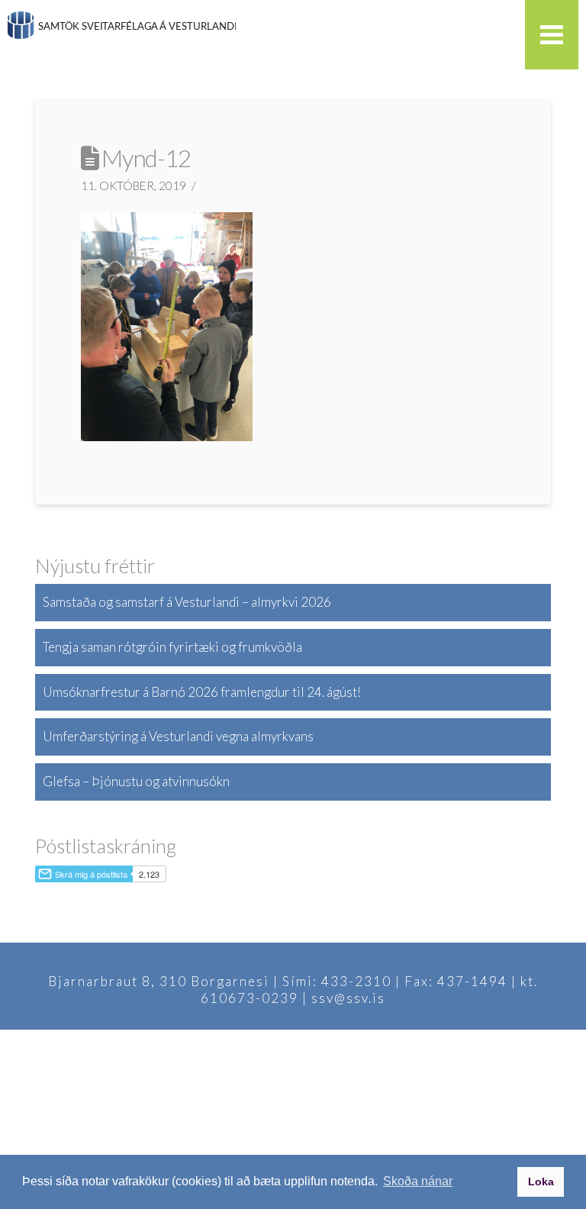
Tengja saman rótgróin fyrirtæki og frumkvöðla (172, 647)
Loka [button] (541, 1181)
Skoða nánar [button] (417, 1181)
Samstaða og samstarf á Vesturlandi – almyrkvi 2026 (187, 602)
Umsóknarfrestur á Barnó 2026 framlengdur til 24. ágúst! (202, 692)
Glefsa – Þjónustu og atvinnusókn (136, 781)
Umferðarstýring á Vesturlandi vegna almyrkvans (178, 736)
